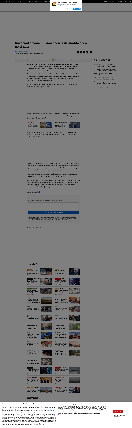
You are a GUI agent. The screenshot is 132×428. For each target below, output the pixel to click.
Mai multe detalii (51, 410)
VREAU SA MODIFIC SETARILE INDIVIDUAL (117, 416)
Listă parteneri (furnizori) (64, 414)
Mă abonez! (77, 9)
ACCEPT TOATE (118, 411)
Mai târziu (67, 9)
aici (20, 420)
